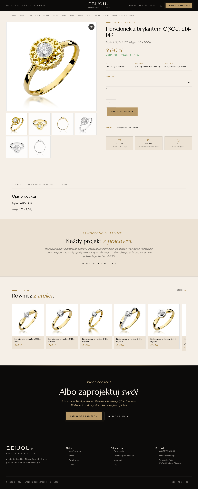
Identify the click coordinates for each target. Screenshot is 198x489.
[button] (91, 27)
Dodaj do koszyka (122, 111)
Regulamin (119, 451)
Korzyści (118, 460)
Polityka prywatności (124, 455)
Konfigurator (23, 5)
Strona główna (19, 16)
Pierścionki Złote (49, 16)
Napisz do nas (118, 416)
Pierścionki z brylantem (75, 16)
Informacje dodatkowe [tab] (41, 184)
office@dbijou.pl (167, 455)
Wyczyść (109, 88)
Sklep (9, 5)
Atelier (133, 5)
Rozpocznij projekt (179, 5)
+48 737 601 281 (147, 5)
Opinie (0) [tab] (69, 184)
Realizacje (40, 5)
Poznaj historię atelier (99, 263)
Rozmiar (110, 76)
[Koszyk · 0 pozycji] (161, 5)
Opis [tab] (18, 184)
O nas (72, 464)
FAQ (115, 464)
